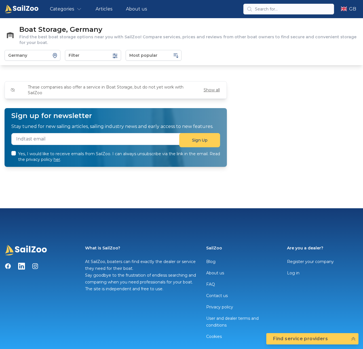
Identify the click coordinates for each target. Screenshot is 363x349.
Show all (212, 89)
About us (136, 9)
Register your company (310, 261)
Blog (211, 261)
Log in (293, 273)
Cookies (214, 336)
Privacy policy (219, 307)
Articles (104, 9)
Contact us (217, 295)
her (57, 159)
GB (352, 9)
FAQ (210, 284)
